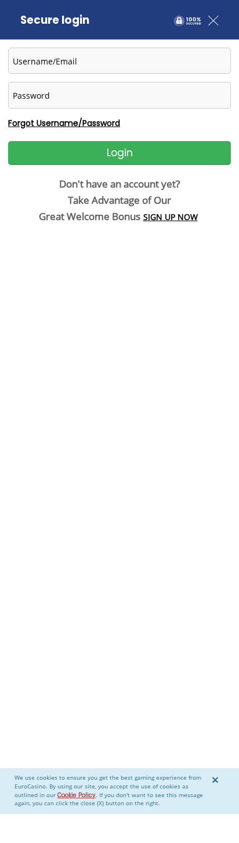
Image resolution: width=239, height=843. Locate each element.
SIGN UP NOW (170, 216)
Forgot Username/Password (64, 123)
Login (120, 153)
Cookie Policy (76, 795)
